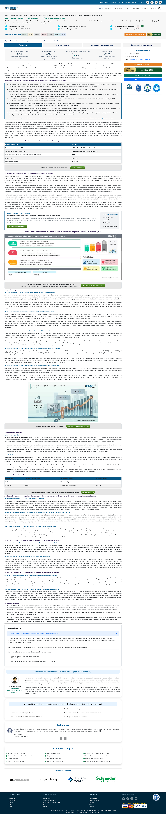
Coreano (57, 34)
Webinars (91, 802)
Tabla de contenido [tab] (63, 45)
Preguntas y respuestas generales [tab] (102, 45)
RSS (11, 804)
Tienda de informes (15, 41)
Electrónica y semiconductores (29, 41)
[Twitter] (152, 2)
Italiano (44, 34)
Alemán (30, 34)
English (24, 34)
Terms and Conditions (49, 800)
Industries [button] (108, 8)
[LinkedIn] (156, 2)
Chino (63, 34)
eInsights (144, 8)
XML (11, 806)
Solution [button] (126, 8)
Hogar (6, 41)
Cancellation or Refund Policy (51, 802)
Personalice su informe (143, 75)
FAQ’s (44, 804)
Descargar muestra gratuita (134, 34)
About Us (12, 798)
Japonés (50, 34)
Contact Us (153, 8)
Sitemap (91, 806)
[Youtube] (136, 800)
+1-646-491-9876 (129, 2)
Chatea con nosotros (144, 80)
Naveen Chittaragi (14, 686)
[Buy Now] (154, 34)
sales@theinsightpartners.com (111, 2)
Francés (37, 34)
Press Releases (93, 798)
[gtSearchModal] (160, 9)
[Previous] (54, 738)
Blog (90, 804)
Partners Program (94, 800)
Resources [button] (136, 8)
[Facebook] (147, 2)
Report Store (118, 8)
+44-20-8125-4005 (139, 2)
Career (11, 802)
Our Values (46, 806)
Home (101, 8)
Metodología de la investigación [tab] (142, 45)
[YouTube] (160, 2)
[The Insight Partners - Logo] (11, 8)
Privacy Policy (47, 798)
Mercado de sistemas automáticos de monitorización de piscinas (55, 41)
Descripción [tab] (23, 45)
